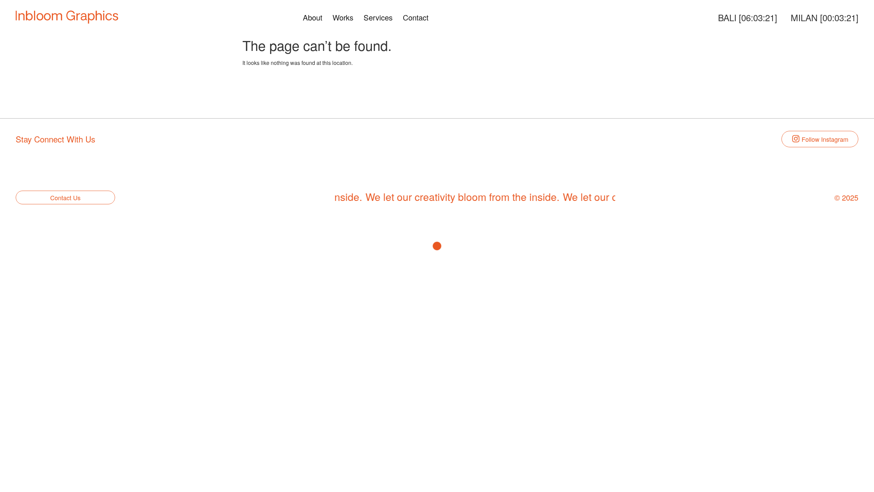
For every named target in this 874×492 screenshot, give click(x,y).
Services (378, 17)
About (312, 17)
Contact (415, 17)
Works (343, 17)
